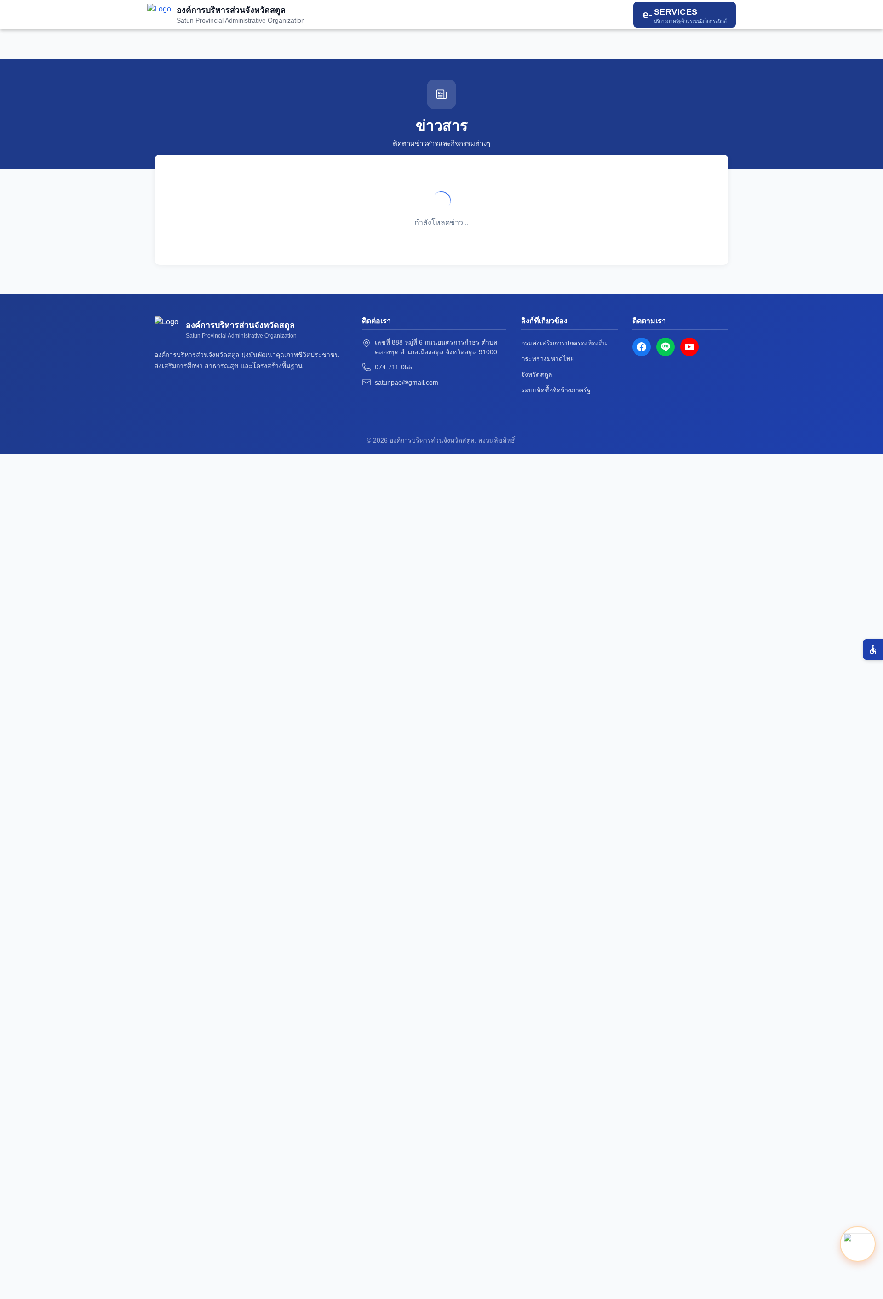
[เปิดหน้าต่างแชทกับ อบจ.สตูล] (858, 1243)
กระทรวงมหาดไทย (547, 358)
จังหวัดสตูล (536, 374)
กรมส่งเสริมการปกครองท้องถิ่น (564, 343)
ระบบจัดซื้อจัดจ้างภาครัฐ (556, 390)
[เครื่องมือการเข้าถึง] (873, 649)
